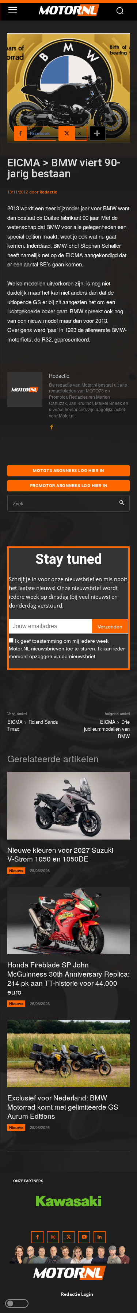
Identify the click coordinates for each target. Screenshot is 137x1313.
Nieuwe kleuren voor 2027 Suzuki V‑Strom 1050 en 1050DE (60, 854)
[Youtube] (84, 1237)
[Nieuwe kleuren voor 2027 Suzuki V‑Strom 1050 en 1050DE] (68, 805)
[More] (98, 133)
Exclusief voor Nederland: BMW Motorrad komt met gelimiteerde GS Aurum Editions (62, 1106)
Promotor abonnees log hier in (68, 485)
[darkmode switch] (16, 1303)
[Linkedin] (100, 1237)
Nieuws (16, 870)
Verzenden (110, 627)
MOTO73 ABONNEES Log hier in (68, 470)
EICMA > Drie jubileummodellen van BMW (107, 729)
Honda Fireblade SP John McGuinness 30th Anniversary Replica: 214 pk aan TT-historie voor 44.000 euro (68, 977)
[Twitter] (68, 1237)
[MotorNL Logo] (72, 10)
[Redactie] (24, 401)
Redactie (48, 192)
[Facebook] (51, 425)
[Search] (122, 503)
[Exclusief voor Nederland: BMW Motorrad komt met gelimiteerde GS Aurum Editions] (68, 1053)
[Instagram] (53, 1237)
